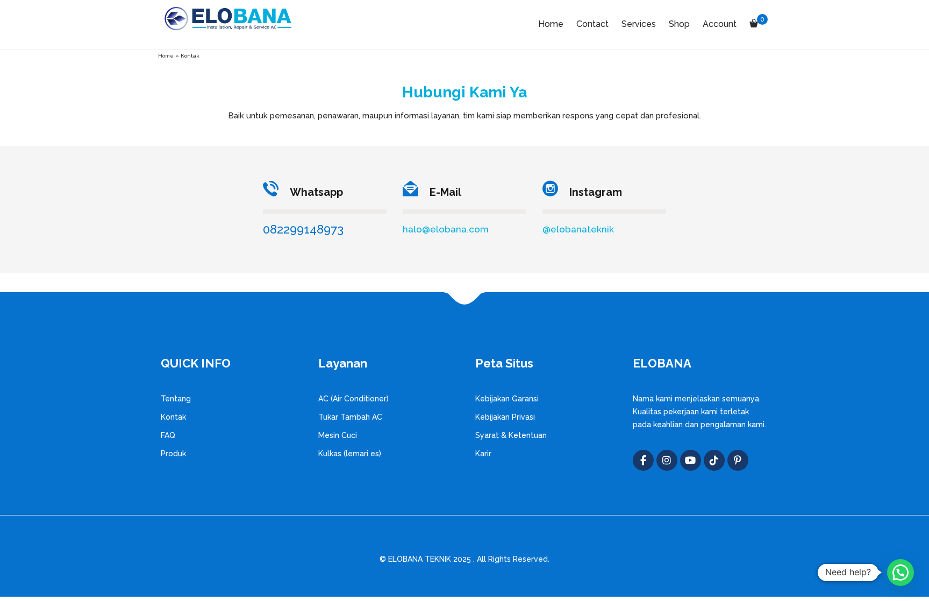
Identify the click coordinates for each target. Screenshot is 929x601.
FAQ (168, 435)
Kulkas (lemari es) (349, 453)
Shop (679, 24)
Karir (483, 453)
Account (720, 24)
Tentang (176, 398)
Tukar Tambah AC (350, 417)
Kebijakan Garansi (507, 398)
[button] (900, 572)
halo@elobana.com (446, 229)
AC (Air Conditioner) (353, 398)
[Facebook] (643, 460)
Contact (592, 24)
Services (638, 24)
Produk (173, 453)
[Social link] (690, 460)
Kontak (173, 417)
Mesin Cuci (337, 435)
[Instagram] (667, 460)
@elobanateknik (578, 229)
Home (550, 24)
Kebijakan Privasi (505, 417)
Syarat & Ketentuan (511, 435)
